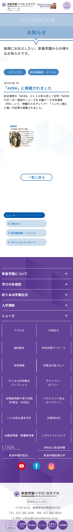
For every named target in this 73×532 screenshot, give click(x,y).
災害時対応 (53, 418)
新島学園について (15, 273)
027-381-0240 (25, 513)
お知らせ (16, 223)
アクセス (19, 330)
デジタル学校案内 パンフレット (19, 383)
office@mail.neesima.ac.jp (40, 518)
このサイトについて (54, 435)
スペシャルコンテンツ (23, 242)
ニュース (10, 215)
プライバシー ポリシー (54, 383)
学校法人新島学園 (54, 447)
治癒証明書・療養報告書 (19, 435)
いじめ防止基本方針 (19, 418)
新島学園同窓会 (18, 455)
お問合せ (53, 330)
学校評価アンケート (54, 348)
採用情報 (19, 365)
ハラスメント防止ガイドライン (54, 400)
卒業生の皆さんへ (54, 365)
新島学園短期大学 (54, 455)
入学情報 (8, 305)
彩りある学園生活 (15, 294)
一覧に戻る (36, 177)
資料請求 (19, 348)
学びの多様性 (11, 284)
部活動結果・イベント (23, 233)
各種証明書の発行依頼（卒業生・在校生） (19, 400)
